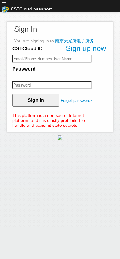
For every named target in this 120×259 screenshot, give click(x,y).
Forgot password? (76, 100)
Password (24, 69)
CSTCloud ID (27, 48)
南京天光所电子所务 (74, 40)
